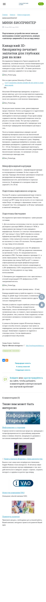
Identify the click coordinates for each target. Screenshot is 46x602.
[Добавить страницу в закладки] (42, 305)
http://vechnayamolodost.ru (35, 345)
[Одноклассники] (6, 360)
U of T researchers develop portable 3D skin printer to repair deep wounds (24, 84)
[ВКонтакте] (3, 360)
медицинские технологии (11, 351)
